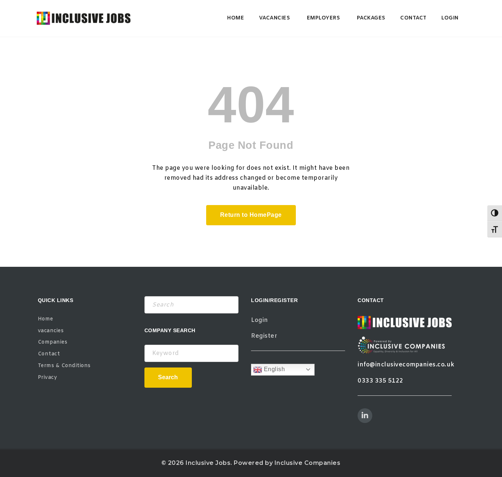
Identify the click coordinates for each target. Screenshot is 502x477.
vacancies (274, 18)
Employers (323, 18)
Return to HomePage (251, 215)
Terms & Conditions (64, 365)
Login (450, 18)
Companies (53, 342)
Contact (413, 18)
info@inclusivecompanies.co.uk (406, 365)
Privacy (47, 377)
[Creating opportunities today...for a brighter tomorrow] (83, 18)
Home (235, 18)
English (273, 369)
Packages (371, 18)
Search (168, 377)
